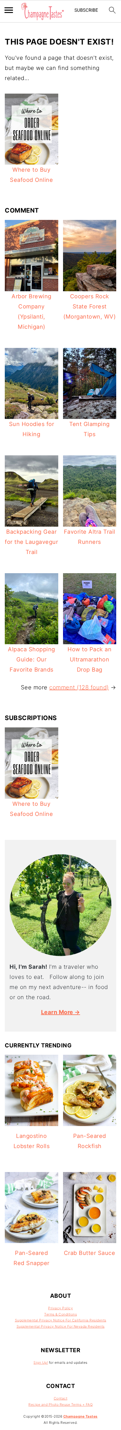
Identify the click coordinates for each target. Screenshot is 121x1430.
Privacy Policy (60, 1308)
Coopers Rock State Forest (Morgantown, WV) (89, 306)
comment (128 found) (79, 687)
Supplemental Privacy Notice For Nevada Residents (61, 1326)
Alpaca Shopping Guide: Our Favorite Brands (31, 659)
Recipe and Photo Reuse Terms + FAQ (60, 1404)
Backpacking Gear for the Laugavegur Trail (31, 541)
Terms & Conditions (60, 1314)
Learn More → (60, 1012)
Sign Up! (40, 1362)
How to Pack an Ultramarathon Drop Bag (89, 659)
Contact (61, 1398)
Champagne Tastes (80, 1416)
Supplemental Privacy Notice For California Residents (60, 1320)
